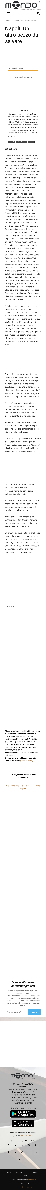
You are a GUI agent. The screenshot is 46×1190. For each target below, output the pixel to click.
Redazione (10, 1172)
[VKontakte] (19, 1159)
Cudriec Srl (32, 1180)
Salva (30, 615)
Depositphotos (26, 1135)
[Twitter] (21, 615)
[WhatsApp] (36, 615)
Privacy (35, 1172)
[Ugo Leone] (23, 94)
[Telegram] (22, 1152)
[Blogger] (8, 1145)
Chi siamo (23, 1175)
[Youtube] (26, 1159)
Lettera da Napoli (21, 142)
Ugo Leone (23, 110)
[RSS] (15, 1152)
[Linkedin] (42, 615)
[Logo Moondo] (23, 6)
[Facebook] (15, 615)
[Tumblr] (29, 1152)
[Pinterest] (8, 1152)
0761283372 (24, 1183)
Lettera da (9, 20)
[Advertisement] (23, 887)
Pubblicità (19, 1172)
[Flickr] (22, 1145)
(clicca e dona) (26, 760)
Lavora (27, 1172)
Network (31, 142)
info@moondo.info (25, 1187)
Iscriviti (34, 1012)
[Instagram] (29, 1145)
